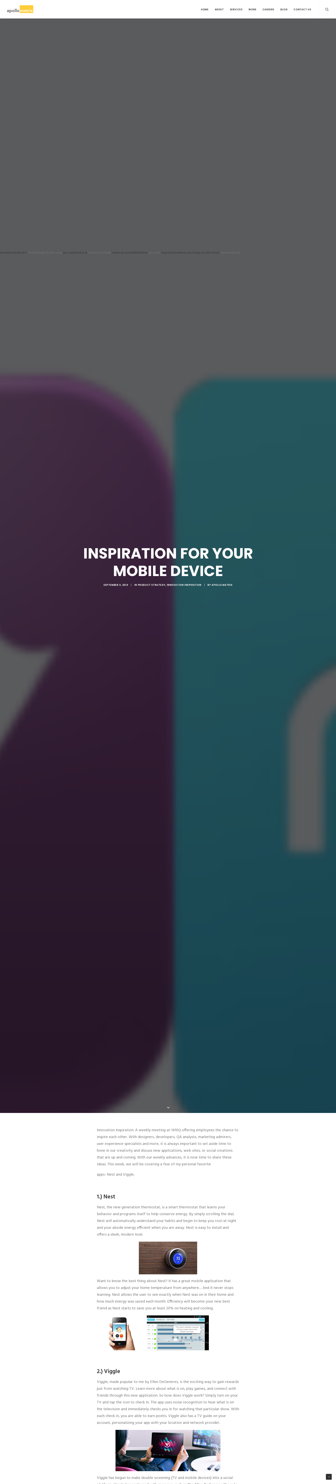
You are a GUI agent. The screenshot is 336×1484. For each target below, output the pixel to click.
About (219, 9)
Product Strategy (151, 585)
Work (252, 9)
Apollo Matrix (222, 585)
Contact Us (302, 9)
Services (236, 9)
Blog (284, 9)
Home (204, 9)
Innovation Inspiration (184, 585)
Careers (268, 9)
